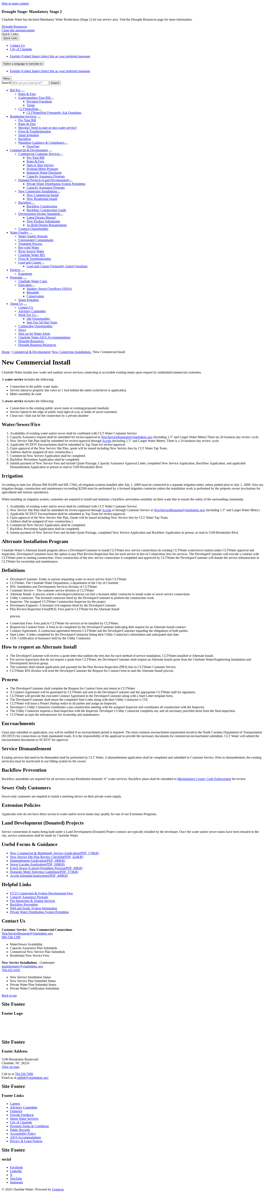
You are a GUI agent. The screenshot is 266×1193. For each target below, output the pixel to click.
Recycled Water (28, 247)
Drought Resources (14, 26)
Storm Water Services (24, 1118)
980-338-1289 (11, 937)
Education (25, 285)
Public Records (20, 1130)
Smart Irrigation (28, 135)
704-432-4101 (11, 970)
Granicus (58, 1189)
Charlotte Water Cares (32, 281)
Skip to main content (15, 3)
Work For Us (27, 315)
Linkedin (16, 1171)
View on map (10, 1067)
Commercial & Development (29, 150)
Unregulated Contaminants (35, 240)
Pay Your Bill (27, 120)
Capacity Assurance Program (46, 176)
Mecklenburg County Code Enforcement (204, 779)
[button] (133, 570)
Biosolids (33, 292)
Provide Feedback (22, 1115)
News (22, 330)
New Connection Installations (37, 191)
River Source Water (31, 251)
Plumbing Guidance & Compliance (41, 142)
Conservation (35, 296)
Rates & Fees (27, 94)
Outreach (16, 1111)
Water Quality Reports (33, 236)
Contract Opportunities (33, 229)
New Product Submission (43, 221)
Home (6, 352)
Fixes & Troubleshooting (34, 131)
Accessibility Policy (23, 1133)
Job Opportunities (38, 318)
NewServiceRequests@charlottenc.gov (127, 437)
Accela (106, 441)
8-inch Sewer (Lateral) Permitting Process (46, 868)
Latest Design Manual (41, 217)
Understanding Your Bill (34, 97)
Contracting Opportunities (35, 326)
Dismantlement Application (37, 860)
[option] (137, 56)
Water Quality (19, 232)
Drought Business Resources (37, 345)
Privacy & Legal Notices (26, 1141)
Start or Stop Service (40, 165)
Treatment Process (30, 244)
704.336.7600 (24, 1074)
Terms (31, 105)
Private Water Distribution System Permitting (56, 184)
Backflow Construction (42, 206)
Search (6, 82)
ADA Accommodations (25, 1137)
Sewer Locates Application (37, 864)
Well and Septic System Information (33, 908)
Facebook (16, 1167)
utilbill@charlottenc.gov (33, 1077)
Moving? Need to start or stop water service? (47, 127)
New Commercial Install (43, 195)
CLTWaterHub (28, 109)
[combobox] (23, 64)
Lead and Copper (29, 262)
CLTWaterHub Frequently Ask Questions (54, 112)
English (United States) (50, 56)
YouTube (16, 1178)
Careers (15, 1103)
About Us (16, 303)
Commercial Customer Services (39, 154)
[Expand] (23, 91)
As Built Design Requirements (47, 225)
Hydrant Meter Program (42, 169)
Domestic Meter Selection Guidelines (44, 872)
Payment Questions (39, 101)
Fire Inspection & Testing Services (32, 901)
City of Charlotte (21, 1122)
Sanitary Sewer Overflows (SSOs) (49, 288)
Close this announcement (18, 30)
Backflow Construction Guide (46, 210)
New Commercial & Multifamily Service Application (54, 853)
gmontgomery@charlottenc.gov (22, 966)
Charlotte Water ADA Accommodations (44, 337)
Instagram (16, 1182)
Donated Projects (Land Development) (43, 180)
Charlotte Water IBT (31, 255)
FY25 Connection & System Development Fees (41, 893)
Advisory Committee (32, 311)
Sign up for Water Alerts (34, 333)
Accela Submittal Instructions (39, 875)
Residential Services (23, 116)
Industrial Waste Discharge (44, 172)
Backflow (24, 139)
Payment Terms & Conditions (29, 1126)
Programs (16, 277)
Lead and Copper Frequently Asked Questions (57, 266)
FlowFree (33, 146)
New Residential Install (42, 199)
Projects (15, 270)
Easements (25, 273)
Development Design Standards (39, 214)
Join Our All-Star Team (42, 322)
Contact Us (25, 307)
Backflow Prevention (24, 904)
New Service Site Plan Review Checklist (46, 857)
